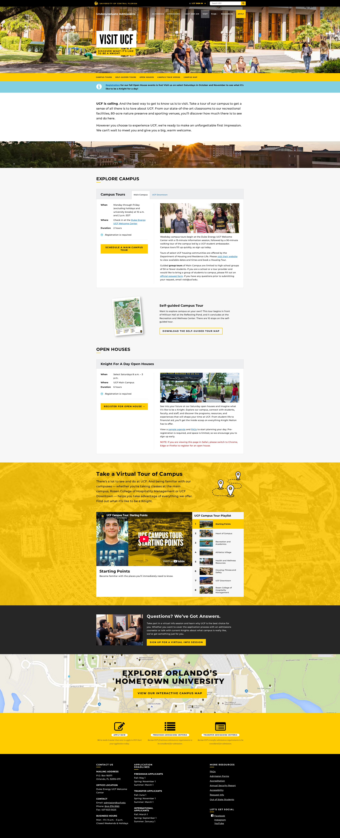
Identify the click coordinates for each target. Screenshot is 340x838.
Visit (205, 14)
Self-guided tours (125, 77)
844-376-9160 (112, 806)
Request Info (217, 795)
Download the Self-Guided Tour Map (191, 331)
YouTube (219, 823)
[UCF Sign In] (197, 3)
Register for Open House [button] (123, 406)
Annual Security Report (223, 785)
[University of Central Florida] (115, 3)
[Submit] (243, 3)
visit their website (227, 256)
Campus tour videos (168, 77)
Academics (158, 14)
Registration (113, 85)
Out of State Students (222, 799)
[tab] (218, 524)
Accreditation (217, 781)
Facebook (219, 816)
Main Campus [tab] (141, 195)
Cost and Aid (192, 14)
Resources (227, 14)
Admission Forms (219, 776)
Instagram (220, 820)
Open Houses (147, 77)
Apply (241, 14)
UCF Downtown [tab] (160, 195)
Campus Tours (104, 77)
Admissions (173, 14)
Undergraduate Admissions (115, 14)
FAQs (213, 14)
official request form (171, 276)
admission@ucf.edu (115, 802)
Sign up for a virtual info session (176, 642)
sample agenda (177, 429)
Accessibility (217, 790)
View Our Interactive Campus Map (170, 693)
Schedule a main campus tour (124, 248)
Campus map (190, 77)
